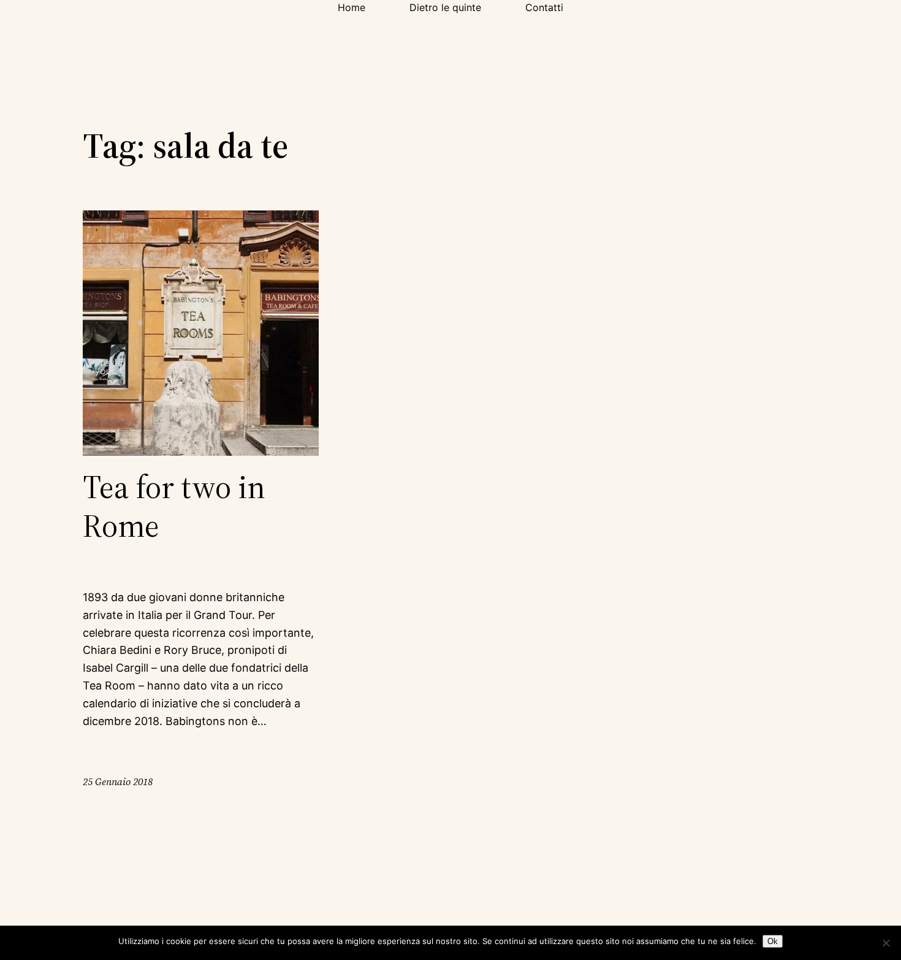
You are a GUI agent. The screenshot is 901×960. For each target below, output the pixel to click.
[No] (886, 943)
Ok (772, 941)
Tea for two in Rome (174, 506)
